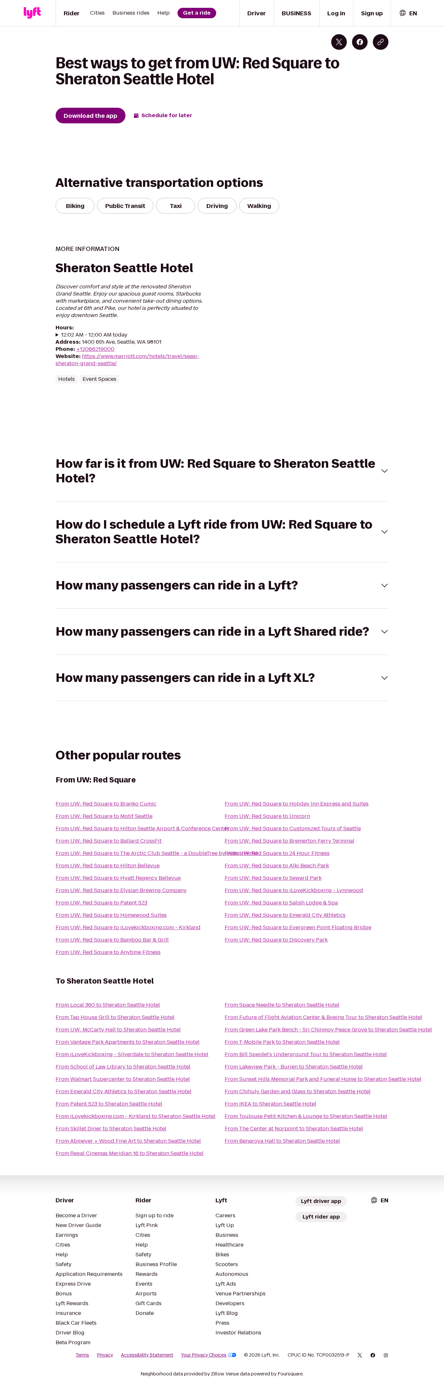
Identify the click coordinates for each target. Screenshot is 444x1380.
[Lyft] (32, 13)
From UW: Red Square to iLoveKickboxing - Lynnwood (294, 890)
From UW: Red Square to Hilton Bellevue (108, 865)
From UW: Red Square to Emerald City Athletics (285, 915)
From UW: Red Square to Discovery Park (276, 940)
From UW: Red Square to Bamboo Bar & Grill (112, 940)
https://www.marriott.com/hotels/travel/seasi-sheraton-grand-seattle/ (127, 359)
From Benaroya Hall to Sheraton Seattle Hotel (282, 1141)
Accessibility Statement (147, 1355)
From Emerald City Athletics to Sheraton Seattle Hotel (123, 1091)
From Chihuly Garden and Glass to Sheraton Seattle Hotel (298, 1091)
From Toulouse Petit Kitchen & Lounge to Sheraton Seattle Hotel (306, 1116)
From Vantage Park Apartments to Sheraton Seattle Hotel (128, 1042)
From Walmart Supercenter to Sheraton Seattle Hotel (123, 1079)
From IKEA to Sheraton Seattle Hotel (270, 1104)
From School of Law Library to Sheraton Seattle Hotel (123, 1066)
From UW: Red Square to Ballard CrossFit (109, 841)
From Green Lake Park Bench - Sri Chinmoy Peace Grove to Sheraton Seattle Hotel (328, 1029)
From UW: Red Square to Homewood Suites (111, 915)
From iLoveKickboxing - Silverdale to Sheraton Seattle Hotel (132, 1054)
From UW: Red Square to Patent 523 (101, 902)
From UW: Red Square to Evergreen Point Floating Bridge (298, 927)
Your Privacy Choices (204, 1355)
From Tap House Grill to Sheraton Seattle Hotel (115, 1017)
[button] (222, 471)
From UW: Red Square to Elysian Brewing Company (121, 890)
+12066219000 (95, 349)
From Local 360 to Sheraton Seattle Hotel (108, 1005)
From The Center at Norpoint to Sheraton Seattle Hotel (294, 1128)
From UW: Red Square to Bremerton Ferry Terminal (289, 841)
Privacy (105, 1355)
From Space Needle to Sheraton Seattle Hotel (282, 1005)
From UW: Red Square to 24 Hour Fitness (277, 853)
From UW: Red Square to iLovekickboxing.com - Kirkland (128, 927)
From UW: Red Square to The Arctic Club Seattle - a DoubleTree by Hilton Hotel (157, 853)
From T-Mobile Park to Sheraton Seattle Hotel (282, 1042)
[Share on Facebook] (360, 42)
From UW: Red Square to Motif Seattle (104, 816)
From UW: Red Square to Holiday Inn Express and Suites (297, 803)
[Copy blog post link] (380, 42)
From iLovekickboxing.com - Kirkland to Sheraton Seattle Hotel (135, 1116)
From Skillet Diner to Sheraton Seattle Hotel (111, 1128)
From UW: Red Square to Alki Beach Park (277, 865)
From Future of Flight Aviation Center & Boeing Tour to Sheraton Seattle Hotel (323, 1017)
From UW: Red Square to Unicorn (267, 816)
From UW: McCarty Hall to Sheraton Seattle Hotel (118, 1029)
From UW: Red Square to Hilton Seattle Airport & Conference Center (142, 828)
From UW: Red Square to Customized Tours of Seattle (293, 828)
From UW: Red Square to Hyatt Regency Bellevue (118, 878)
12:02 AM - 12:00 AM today (94, 334)
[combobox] (408, 13)
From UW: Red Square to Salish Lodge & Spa (281, 902)
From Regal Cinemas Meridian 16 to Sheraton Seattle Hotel (129, 1153)
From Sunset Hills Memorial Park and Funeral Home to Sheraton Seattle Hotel (323, 1079)
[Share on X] (339, 42)
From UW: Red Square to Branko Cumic (106, 803)
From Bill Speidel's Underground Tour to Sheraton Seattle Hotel (306, 1054)
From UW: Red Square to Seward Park (273, 878)
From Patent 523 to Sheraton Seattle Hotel (109, 1104)
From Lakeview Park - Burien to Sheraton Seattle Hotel (294, 1066)
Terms (82, 1355)
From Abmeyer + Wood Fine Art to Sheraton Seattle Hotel (128, 1141)
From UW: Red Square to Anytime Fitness (108, 952)
